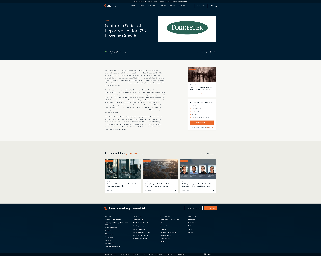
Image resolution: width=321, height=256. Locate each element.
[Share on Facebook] (210, 52)
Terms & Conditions (147, 254)
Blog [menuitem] (161, 223)
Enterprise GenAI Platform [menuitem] (113, 219)
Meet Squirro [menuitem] (192, 223)
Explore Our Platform (193, 208)
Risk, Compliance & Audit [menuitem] (140, 235)
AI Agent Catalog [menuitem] (138, 219)
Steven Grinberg (116, 51)
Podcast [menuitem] (163, 229)
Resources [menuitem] (165, 216)
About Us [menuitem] (192, 216)
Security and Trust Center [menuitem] (113, 246)
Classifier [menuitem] (108, 240)
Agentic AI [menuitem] (108, 231)
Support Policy (159, 254)
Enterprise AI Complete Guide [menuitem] (169, 219)
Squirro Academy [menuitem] (165, 235)
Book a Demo (201, 6)
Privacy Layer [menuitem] (109, 234)
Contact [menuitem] (190, 232)
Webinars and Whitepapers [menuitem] (168, 232)
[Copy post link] (214, 52)
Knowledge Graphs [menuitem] (111, 227)
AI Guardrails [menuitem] (109, 237)
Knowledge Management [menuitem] (140, 226)
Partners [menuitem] (191, 226)
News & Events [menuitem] (165, 226)
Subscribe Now (201, 123)
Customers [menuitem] (191, 219)
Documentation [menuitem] (165, 238)
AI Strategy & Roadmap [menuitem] (140, 238)
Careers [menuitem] (190, 229)
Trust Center (180, 254)
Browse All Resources (208, 154)
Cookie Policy (135, 254)
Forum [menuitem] (162, 241)
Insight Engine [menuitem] (109, 243)
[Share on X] (206, 52)
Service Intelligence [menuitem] (139, 229)
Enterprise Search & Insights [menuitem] (141, 232)
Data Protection (170, 254)
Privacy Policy (209, 127)
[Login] (216, 6)
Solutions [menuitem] (137, 216)
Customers (163, 6)
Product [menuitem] (108, 216)
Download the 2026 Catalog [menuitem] (141, 223)
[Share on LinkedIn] (202, 52)
